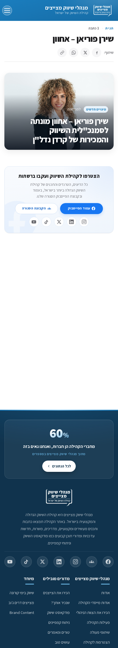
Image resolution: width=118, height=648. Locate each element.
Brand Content (22, 612)
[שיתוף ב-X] (85, 52)
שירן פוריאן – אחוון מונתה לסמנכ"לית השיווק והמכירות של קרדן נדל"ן (69, 130)
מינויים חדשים (96, 109)
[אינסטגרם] (84, 222)
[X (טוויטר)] (42, 561)
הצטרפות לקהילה (96, 642)
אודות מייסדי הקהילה (94, 602)
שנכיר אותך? (60, 602)
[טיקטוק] (46, 222)
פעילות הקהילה (98, 622)
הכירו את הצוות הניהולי (93, 612)
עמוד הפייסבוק (79, 208)
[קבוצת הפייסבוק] (91, 561)
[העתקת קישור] (62, 52)
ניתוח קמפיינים (59, 622)
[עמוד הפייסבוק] (108, 561)
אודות (105, 592)
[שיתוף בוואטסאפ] (73, 52)
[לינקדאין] (72, 222)
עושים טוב (62, 642)
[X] (59, 222)
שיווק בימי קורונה (22, 592)
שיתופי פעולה (100, 632)
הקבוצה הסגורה (34, 208)
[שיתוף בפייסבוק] (96, 52)
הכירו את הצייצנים (56, 592)
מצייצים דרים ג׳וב (21, 602)
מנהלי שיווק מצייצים (66, 7)
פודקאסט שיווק (58, 612)
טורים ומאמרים (59, 632)
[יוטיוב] (34, 222)
